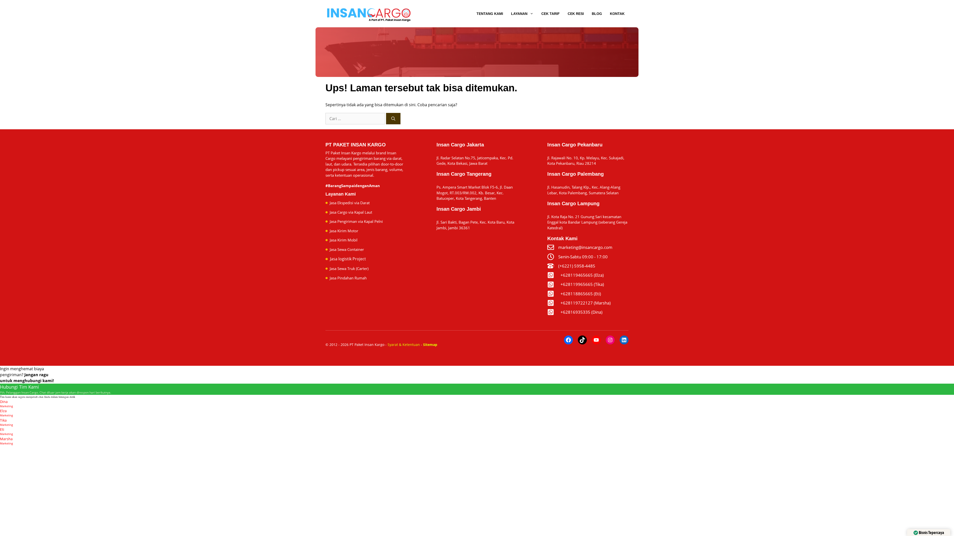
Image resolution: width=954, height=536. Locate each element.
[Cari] (393, 118)
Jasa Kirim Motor (344, 230)
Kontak (617, 14)
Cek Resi (576, 14)
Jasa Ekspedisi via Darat (350, 202)
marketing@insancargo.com (585, 247)
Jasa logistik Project (348, 259)
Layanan (519, 14)
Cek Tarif (550, 14)
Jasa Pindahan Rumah (348, 277)
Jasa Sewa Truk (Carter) (349, 268)
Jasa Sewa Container (347, 249)
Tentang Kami (490, 14)
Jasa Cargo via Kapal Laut (351, 212)
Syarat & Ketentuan (404, 344)
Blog (597, 14)
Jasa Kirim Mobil (344, 239)
